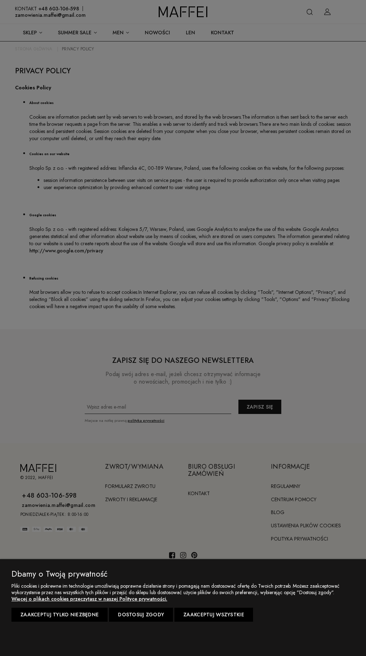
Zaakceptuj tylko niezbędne (59, 614)
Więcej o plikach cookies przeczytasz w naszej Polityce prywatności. (89, 598)
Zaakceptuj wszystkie (213, 614)
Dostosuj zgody (141, 614)
